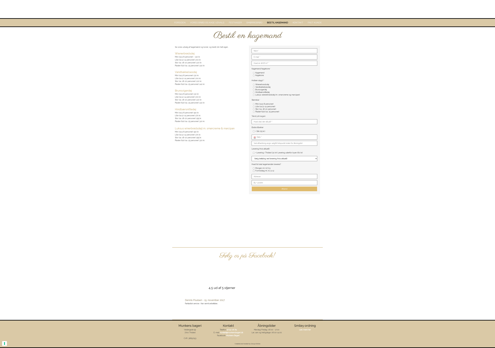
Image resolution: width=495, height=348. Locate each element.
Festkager (235, 22)
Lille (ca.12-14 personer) (265, 106)
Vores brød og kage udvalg (207, 22)
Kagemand (259, 73)
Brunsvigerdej (261, 90)
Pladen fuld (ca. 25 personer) (267, 112)
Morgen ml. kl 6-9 (262, 168)
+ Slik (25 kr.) (260, 131)
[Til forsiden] (247, 9)
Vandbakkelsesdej (262, 87)
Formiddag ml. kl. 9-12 (264, 171)
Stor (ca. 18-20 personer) (265, 109)
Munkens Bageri (233, 335)
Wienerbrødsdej (262, 84)
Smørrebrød (254, 22)
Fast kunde (315, 22)
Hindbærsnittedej (262, 92)
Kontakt (298, 22)
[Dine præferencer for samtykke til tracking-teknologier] (4, 343)
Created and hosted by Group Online (247, 344)
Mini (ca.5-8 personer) (264, 104)
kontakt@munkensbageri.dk (231, 332)
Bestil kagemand (277, 22)
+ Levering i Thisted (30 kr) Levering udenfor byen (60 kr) (279, 153)
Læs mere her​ (305, 330)
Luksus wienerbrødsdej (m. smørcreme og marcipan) (277, 95)
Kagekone (259, 75)
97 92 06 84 (232, 330)
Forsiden (180, 22)
